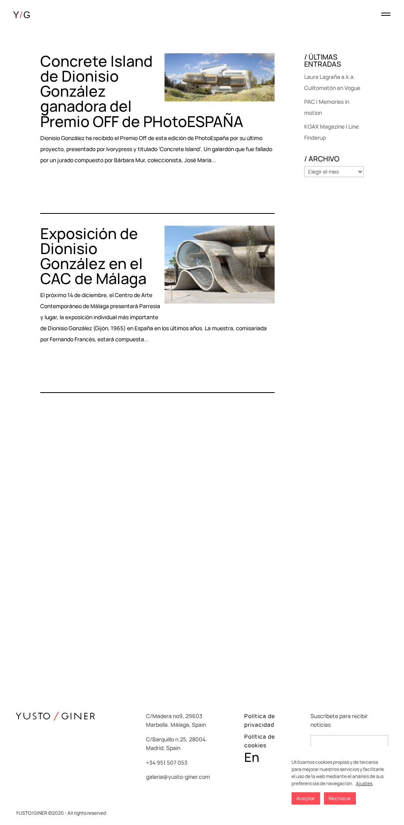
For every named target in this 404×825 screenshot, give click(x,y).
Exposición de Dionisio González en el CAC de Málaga (93, 255)
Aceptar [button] (305, 798)
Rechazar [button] (340, 798)
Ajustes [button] (364, 783)
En (252, 757)
